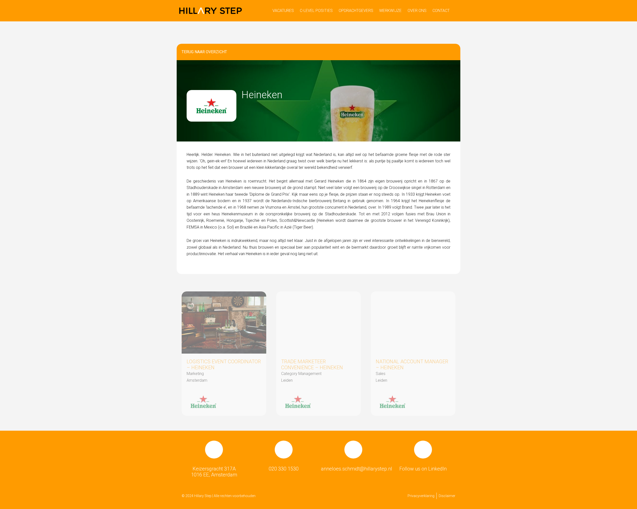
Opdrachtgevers (356, 10)
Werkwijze (390, 10)
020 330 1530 (284, 469)
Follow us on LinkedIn (423, 469)
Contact (441, 10)
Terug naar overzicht (204, 51)
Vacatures (283, 10)
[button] (436, 51)
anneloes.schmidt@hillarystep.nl (356, 469)
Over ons (417, 10)
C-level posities (316, 10)
